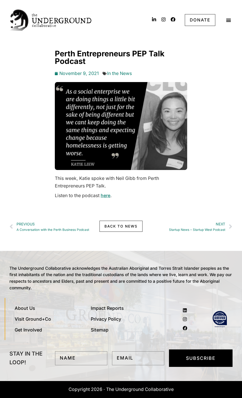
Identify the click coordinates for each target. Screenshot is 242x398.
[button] (229, 20)
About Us (25, 308)
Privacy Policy (106, 319)
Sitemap (99, 330)
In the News (119, 73)
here (105, 195)
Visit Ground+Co (33, 319)
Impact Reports (107, 308)
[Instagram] (163, 19)
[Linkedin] (185, 310)
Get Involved (28, 330)
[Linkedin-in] (154, 19)
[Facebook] (173, 19)
